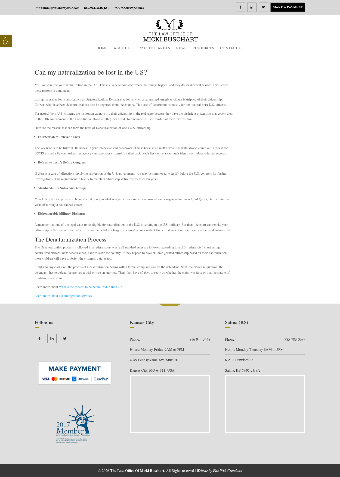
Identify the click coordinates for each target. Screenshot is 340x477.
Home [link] (102, 48)
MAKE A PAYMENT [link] (288, 7)
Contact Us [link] (232, 48)
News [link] (181, 48)
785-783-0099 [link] (123, 7)
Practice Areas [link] (154, 48)
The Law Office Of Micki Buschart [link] (137, 470)
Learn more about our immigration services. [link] (64, 295)
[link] (6, 41)
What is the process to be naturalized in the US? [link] (90, 287)
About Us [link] (123, 48)
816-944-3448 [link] (93, 7)
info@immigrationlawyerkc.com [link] (57, 7)
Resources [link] (203, 48)
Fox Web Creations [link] (227, 470)
